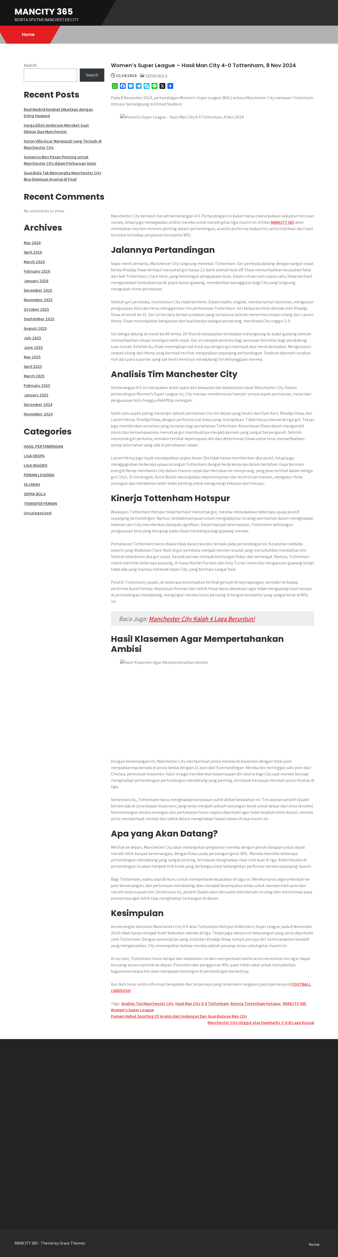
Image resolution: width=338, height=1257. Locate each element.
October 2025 (36, 309)
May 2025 (32, 357)
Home (28, 34)
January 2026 (36, 281)
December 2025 (38, 290)
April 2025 (33, 366)
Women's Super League (132, 1010)
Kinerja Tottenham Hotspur (256, 1003)
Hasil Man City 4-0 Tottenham (202, 1003)
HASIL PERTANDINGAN (43, 446)
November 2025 (38, 300)
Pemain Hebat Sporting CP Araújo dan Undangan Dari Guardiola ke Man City (179, 1016)
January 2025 (36, 395)
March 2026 (34, 261)
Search (30, 65)
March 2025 (34, 376)
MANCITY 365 (44, 11)
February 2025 (37, 385)
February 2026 (37, 271)
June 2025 (33, 347)
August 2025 (35, 328)
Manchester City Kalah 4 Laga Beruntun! (202, 618)
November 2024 (38, 414)
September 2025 (39, 319)
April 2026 (33, 252)
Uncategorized (37, 513)
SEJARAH (32, 484)
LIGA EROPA (34, 456)
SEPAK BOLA (156, 75)
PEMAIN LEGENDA (39, 475)
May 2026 (32, 242)
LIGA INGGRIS (36, 465)
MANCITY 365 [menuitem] (282, 222)
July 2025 (32, 338)
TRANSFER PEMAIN (40, 503)
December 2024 (38, 404)
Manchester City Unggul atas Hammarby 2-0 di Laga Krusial (261, 1022)
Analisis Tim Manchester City (147, 1003)
